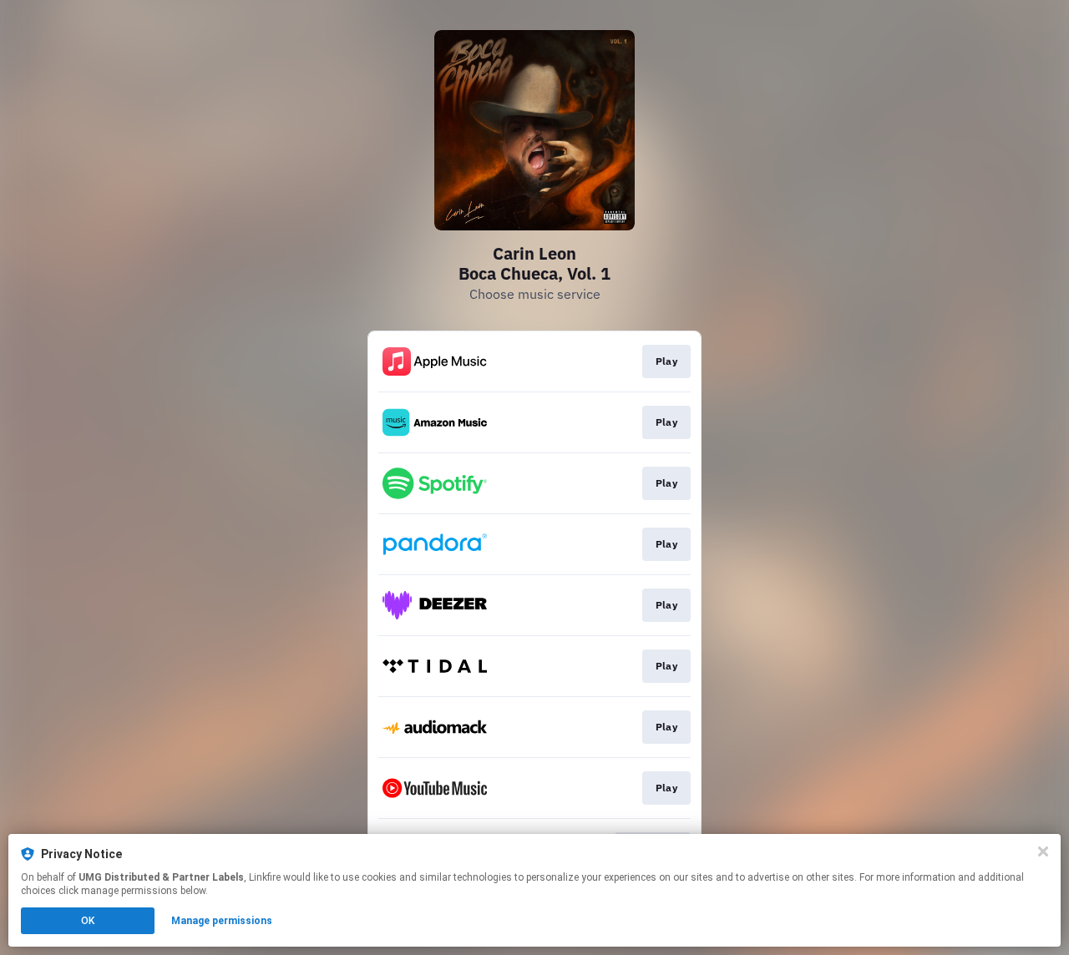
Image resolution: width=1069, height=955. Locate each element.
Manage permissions (221, 921)
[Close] (1043, 851)
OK (87, 921)
